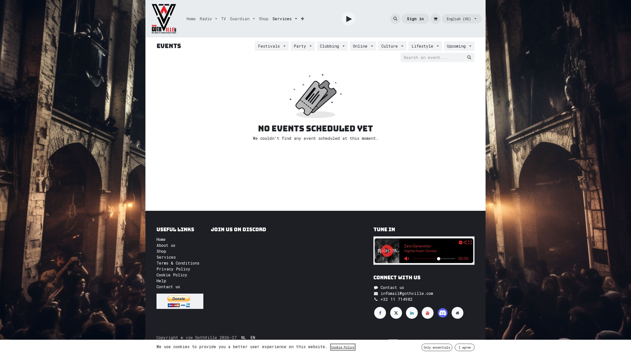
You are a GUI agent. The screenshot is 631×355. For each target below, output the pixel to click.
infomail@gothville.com (407, 293)
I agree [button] (465, 347)
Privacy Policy (173, 268)
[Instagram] (443, 313)
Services (166, 257)
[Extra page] (457, 313)
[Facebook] (380, 313)
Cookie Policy (172, 274)
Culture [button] (390, 46)
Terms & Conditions (178, 263)
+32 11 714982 (397, 299)
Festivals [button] (270, 46)
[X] (396, 313)
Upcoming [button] (457, 46)
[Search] (469, 57)
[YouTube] (428, 313)
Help (161, 280)
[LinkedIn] (412, 313)
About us (166, 245)
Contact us (168, 286)
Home (161, 239)
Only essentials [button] (437, 347)
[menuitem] (191, 19)
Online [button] (361, 46)
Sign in (415, 18)
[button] (395, 19)
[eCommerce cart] (435, 19)
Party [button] (301, 46)
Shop (161, 251)
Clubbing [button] (331, 46)
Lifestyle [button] (424, 46)
